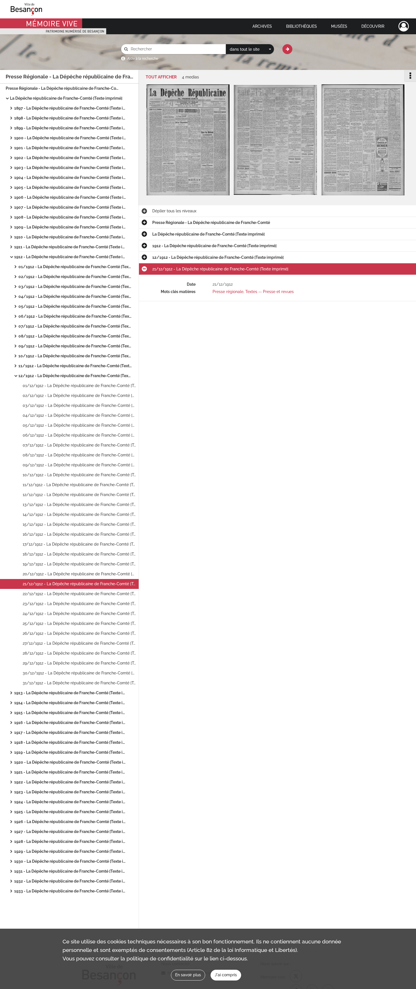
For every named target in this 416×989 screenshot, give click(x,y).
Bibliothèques (301, 26)
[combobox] (250, 49)
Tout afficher (161, 77)
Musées (339, 26)
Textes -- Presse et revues (269, 291)
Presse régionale (228, 291)
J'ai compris (226, 975)
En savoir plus (188, 975)
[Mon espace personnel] (403, 26)
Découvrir (372, 26)
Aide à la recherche (142, 59)
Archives (262, 26)
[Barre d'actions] (410, 75)
